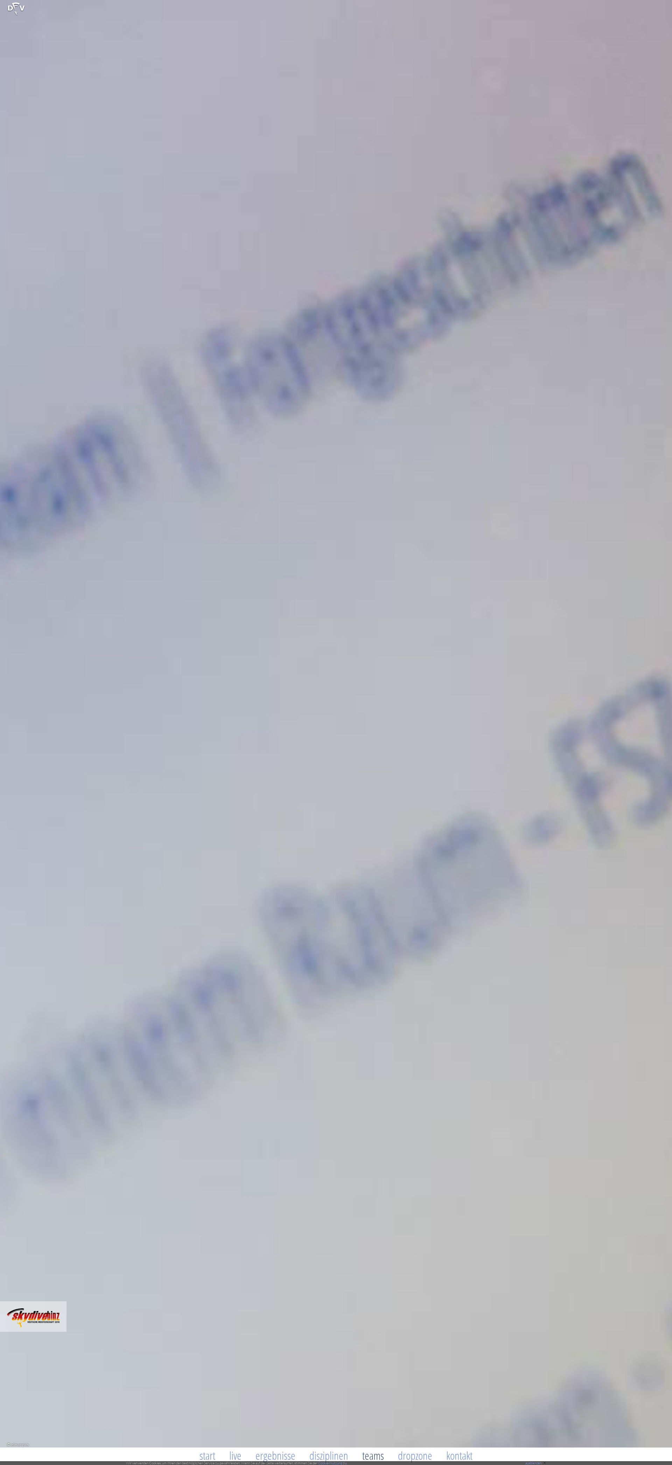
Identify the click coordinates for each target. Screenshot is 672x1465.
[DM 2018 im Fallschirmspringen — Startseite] (33, 1329)
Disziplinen (328, 1455)
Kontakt (459, 1455)
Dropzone (415, 1455)
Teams (373, 1455)
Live (235, 1455)
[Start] (16, 14)
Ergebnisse (275, 1455)
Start (207, 1455)
